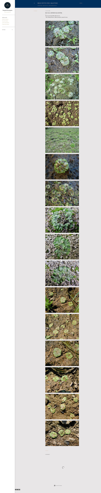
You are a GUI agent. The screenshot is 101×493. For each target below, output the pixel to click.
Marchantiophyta (52, 5)
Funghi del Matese (5, 24)
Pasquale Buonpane (7, 10)
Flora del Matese (5, 20)
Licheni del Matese (5, 22)
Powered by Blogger (59, 485)
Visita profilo (7, 12)
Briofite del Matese (48, 3)
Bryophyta (45, 5)
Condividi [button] (35, 10)
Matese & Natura (5, 19)
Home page (40, 5)
